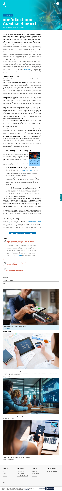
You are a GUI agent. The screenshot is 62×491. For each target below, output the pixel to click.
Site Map (33, 480)
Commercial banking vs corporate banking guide (13, 371)
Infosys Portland (20, 473)
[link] (47, 471)
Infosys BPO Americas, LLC (22, 475)
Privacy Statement (35, 473)
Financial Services (8, 15)
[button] (55, 4)
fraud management (28, 69)
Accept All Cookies (50, 488)
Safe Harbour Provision (36, 478)
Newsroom (5, 475)
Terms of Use (34, 471)
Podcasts (4, 480)
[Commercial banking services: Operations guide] (31, 307)
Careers (4, 473)
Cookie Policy (34, 475)
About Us (4, 471)
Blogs (4, 478)
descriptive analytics (28, 170)
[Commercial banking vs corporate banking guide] (31, 351)
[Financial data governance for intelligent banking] (31, 396)
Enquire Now (60, 198)
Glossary (4, 482)
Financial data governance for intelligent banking (13, 416)
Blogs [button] (4, 6)
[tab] (21, 242)
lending (20, 255)
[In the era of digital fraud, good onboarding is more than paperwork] (31, 437)
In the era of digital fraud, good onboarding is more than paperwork (17, 457)
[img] (5, 3)
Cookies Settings (42, 488)
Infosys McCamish (20, 471)
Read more (7, 328)
